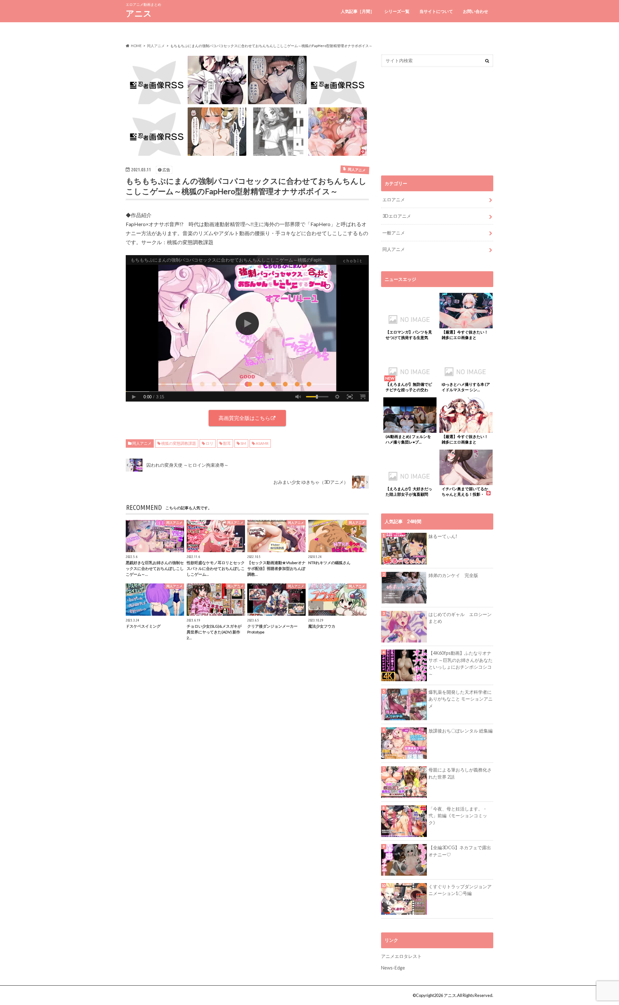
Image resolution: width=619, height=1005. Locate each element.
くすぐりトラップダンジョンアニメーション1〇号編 (460, 890)
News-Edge (393, 967)
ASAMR (262, 443)
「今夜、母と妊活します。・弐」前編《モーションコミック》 (457, 815)
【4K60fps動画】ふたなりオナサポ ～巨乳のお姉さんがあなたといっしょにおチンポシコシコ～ (460, 663)
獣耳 (227, 443)
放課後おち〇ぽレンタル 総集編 (460, 730)
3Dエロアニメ (396, 216)
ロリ (209, 443)
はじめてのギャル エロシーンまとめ (460, 618)
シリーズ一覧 (396, 11)
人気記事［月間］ (357, 11)
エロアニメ (393, 199)
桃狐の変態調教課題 (178, 443)
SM (243, 443)
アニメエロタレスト (401, 956)
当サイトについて (436, 11)
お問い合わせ (475, 11)
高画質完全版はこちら (244, 418)
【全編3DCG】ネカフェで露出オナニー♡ (459, 851)
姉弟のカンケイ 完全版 (453, 575)
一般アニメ (393, 232)
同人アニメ (142, 443)
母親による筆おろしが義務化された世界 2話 (460, 773)
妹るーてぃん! (442, 536)
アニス (139, 13)
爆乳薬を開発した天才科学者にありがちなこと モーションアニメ (460, 699)
